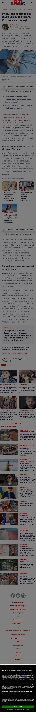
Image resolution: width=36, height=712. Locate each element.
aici (9, 684)
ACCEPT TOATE (18, 707)
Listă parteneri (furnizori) (6, 703)
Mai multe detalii (25, 676)
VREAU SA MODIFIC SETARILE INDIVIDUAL (18, 709)
